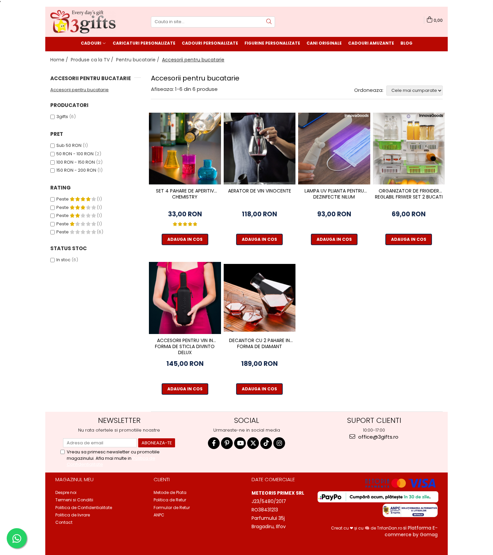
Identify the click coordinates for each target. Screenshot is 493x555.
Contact (63, 522)
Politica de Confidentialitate (83, 507)
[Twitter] (253, 443)
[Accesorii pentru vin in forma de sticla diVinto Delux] (185, 298)
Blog (406, 43)
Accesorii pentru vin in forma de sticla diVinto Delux (185, 346)
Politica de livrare (72, 515)
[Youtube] (240, 443)
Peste (63, 199)
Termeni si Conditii (74, 500)
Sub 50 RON (68, 145)
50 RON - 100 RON (75, 154)
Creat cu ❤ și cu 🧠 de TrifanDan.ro (367, 528)
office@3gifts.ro (377, 436)
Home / (59, 59)
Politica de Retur (170, 500)
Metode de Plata (170, 492)
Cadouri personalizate (210, 43)
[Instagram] (279, 443)
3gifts (62, 116)
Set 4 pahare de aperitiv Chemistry (185, 194)
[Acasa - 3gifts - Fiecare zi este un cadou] (83, 22)
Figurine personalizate (272, 43)
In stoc (63, 260)
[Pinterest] (227, 443)
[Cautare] (269, 21)
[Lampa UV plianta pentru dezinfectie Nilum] (334, 149)
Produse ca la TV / (93, 59)
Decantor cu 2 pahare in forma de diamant (259, 343)
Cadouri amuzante (371, 43)
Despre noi (65, 492)
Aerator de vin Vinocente (259, 191)
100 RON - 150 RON (75, 162)
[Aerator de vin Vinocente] (260, 149)
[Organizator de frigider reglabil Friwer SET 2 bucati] (409, 149)
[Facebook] (214, 443)
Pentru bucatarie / (138, 59)
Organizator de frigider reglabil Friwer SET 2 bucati (409, 194)
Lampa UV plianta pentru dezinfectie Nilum (334, 194)
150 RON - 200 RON (76, 170)
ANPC (159, 515)
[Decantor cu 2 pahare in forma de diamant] (260, 298)
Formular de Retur (172, 507)
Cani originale (324, 43)
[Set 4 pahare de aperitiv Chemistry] (185, 149)
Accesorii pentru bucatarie (79, 90)
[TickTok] (266, 443)
